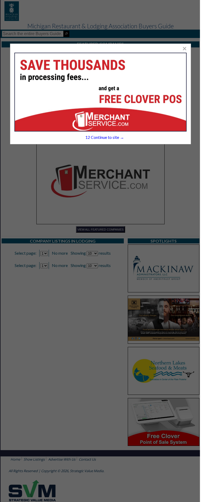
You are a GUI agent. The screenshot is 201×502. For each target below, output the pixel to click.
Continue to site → (104, 137)
